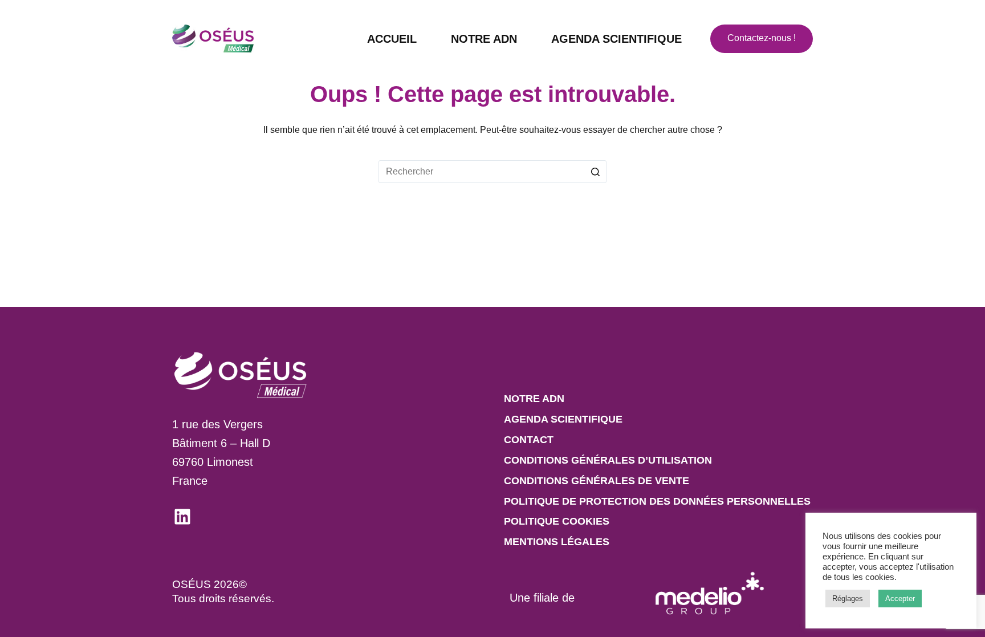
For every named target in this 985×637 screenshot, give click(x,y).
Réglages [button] (847, 598)
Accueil (392, 39)
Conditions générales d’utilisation (608, 460)
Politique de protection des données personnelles (657, 501)
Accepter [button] (900, 598)
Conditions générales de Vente (596, 480)
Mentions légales (556, 541)
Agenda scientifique (616, 39)
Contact (528, 439)
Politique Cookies (556, 521)
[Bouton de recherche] (595, 171)
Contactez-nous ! (761, 38)
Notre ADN (484, 39)
